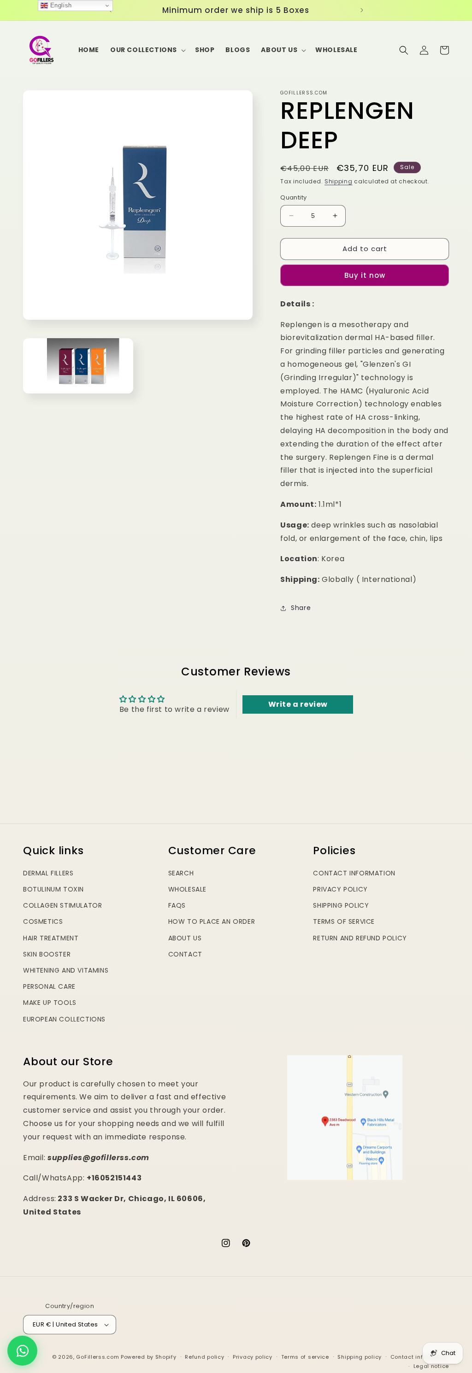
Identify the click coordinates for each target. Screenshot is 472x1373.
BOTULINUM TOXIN (53, 889)
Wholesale (187, 889)
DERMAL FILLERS (48, 873)
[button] (147, 49)
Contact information (419, 1357)
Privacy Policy (340, 889)
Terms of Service (344, 921)
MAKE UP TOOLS (50, 1002)
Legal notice (431, 1366)
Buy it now (364, 275)
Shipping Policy (341, 905)
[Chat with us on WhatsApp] (22, 1351)
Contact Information (354, 873)
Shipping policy (359, 1357)
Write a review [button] (298, 704)
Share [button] (301, 607)
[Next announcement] (362, 10)
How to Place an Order (211, 921)
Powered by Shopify (149, 1357)
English (60, 5)
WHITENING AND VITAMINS (65, 970)
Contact (185, 954)
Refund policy (204, 1357)
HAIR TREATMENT (50, 938)
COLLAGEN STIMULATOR (62, 905)
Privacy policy (252, 1357)
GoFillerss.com (97, 1357)
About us (185, 938)
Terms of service (305, 1357)
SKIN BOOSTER (47, 954)
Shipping (338, 181)
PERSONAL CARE (49, 986)
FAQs (177, 905)
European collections (64, 1019)
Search (181, 873)
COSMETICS (43, 921)
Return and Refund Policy (360, 938)
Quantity (293, 197)
